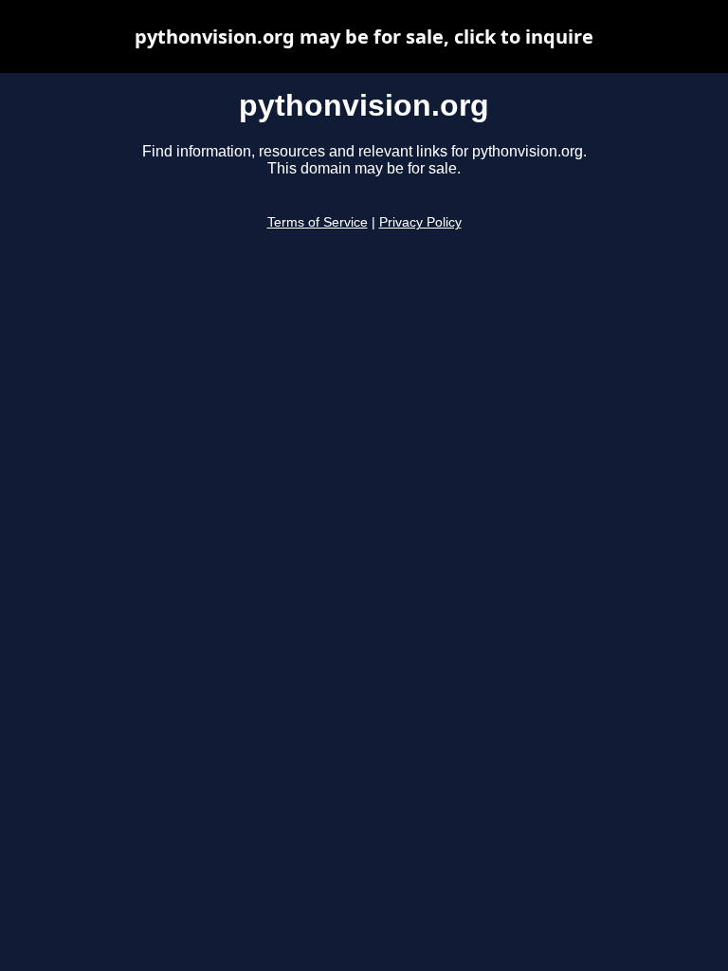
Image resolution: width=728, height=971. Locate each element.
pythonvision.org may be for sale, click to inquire (364, 36)
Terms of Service (317, 222)
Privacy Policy (420, 222)
